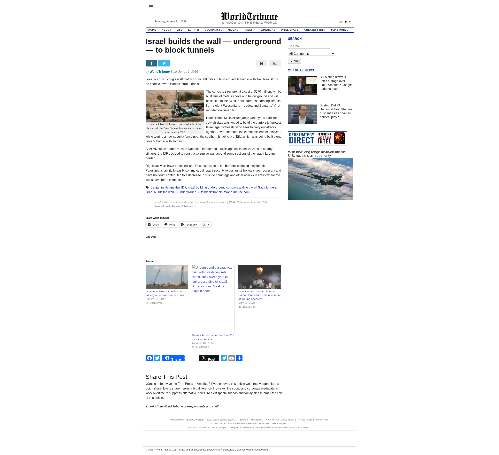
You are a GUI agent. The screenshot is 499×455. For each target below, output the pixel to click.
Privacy (243, 420)
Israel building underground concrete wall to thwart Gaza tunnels (232, 187)
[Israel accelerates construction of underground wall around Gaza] (167, 277)
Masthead (257, 420)
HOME (152, 29)
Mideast (234, 29)
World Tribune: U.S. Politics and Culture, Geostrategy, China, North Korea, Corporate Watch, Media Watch (211, 449)
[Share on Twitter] (164, 63)
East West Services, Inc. (221, 420)
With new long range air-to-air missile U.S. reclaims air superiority (317, 154)
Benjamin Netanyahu (165, 187)
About (166, 29)
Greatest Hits (314, 29)
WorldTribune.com (237, 192)
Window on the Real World (187, 420)
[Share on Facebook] (152, 63)
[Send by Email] (275, 63)
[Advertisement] (321, 240)
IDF (183, 187)
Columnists (213, 29)
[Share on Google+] (177, 63)
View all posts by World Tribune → (175, 206)
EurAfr (193, 29)
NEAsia (250, 29)
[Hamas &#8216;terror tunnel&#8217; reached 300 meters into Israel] (213, 299)
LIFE (179, 29)
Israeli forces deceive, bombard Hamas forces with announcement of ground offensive (259, 294)
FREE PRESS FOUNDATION (313, 420)
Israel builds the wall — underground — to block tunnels (184, 192)
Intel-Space (290, 29)
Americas (268, 29)
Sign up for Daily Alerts (281, 420)
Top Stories (339, 29)
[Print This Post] (261, 63)
